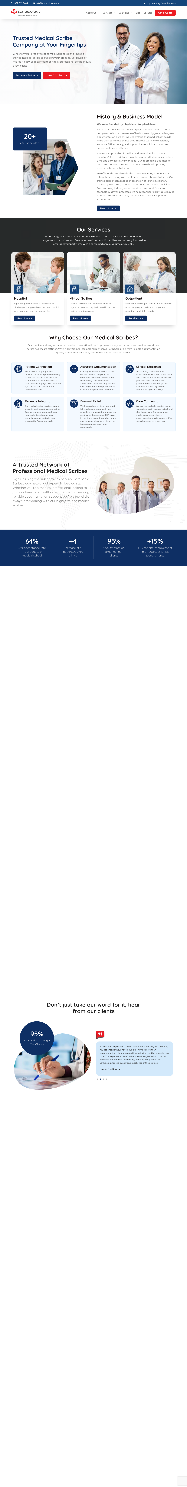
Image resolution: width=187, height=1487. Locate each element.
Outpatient (133, 298)
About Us (91, 12)
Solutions (124, 12)
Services (107, 12)
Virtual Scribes (81, 298)
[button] (97, 1079)
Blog (138, 12)
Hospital (20, 298)
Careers (147, 12)
